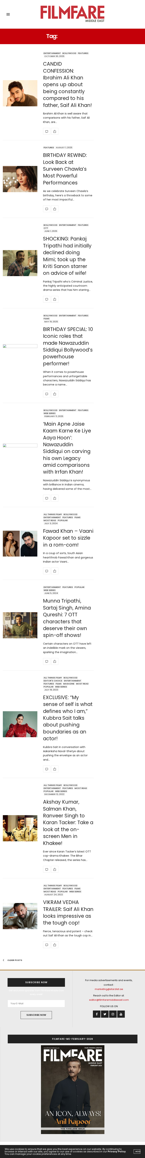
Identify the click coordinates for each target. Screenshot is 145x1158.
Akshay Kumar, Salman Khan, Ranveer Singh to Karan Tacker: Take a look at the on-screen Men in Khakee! (68, 822)
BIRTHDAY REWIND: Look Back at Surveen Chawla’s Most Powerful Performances (65, 169)
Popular (63, 520)
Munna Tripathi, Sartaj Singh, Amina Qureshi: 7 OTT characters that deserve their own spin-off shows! (67, 618)
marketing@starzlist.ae (109, 989)
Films (46, 318)
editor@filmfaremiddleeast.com (109, 1000)
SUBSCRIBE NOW (36, 1015)
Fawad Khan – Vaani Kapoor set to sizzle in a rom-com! (68, 538)
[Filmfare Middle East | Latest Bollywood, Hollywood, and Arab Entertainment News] (73, 14)
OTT (46, 228)
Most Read (50, 520)
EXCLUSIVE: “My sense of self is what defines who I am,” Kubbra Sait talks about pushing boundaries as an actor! (68, 718)
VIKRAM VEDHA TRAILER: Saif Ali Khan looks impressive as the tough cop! (68, 912)
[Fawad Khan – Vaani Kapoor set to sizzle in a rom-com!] (20, 544)
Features (83, 53)
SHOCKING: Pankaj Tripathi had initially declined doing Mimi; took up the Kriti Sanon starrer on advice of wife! (67, 255)
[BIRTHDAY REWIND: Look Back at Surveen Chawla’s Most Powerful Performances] (20, 179)
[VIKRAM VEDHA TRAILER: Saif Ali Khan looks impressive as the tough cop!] (20, 916)
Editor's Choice (53, 680)
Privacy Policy (117, 1151)
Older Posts (14, 960)
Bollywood (69, 53)
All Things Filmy (53, 514)
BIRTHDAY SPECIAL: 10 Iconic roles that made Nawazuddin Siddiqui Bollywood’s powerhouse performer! (68, 346)
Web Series (50, 413)
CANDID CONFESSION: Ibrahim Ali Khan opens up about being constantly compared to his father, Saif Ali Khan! (67, 84)
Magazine (68, 683)
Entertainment (52, 53)
